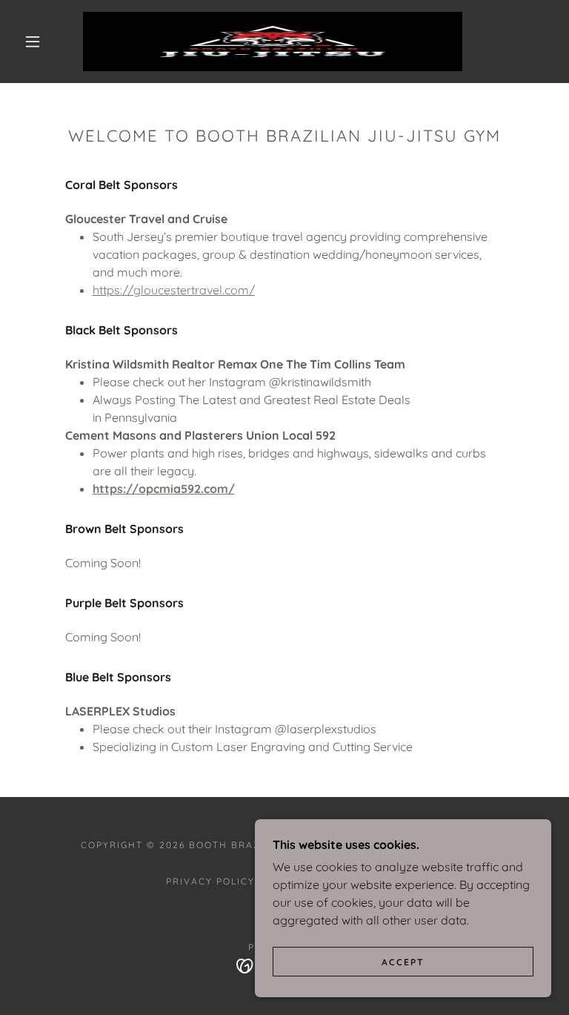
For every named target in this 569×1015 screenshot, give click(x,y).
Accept (403, 962)
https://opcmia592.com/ (164, 488)
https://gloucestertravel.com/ (174, 289)
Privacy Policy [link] (210, 881)
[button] (32, 41)
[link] (272, 41)
